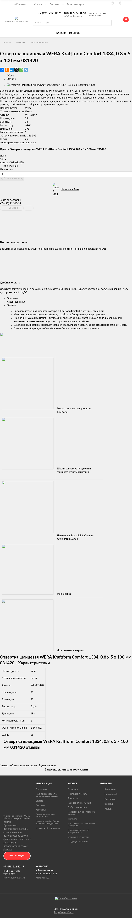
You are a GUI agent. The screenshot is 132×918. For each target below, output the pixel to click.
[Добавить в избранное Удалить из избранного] (28, 208)
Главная (7, 42)
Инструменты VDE (77, 794)
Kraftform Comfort (39, 42)
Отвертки (20, 42)
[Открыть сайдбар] (4, 4)
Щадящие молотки (77, 842)
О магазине (41, 789)
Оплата (38, 4)
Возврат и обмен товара (48, 828)
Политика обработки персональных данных (47, 795)
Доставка (54, 4)
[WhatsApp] (21, 70)
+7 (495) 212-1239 (49, 13)
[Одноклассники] (7, 70)
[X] (16, 70)
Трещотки (73, 798)
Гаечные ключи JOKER (79, 803)
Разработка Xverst (64, 912)
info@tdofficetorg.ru (73, 16)
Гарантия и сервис (76, 4)
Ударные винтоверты (78, 837)
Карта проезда (43, 878)
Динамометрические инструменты (78, 831)
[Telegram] (26, 70)
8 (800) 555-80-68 (75, 13)
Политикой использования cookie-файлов (16, 846)
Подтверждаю (17, 856)
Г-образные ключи (77, 807)
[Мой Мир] (12, 70)
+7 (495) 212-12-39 (10, 203)
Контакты (41, 810)
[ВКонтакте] (2, 70)
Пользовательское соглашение (45, 815)
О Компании (20, 4)
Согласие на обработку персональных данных (47, 822)
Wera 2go (72, 819)
